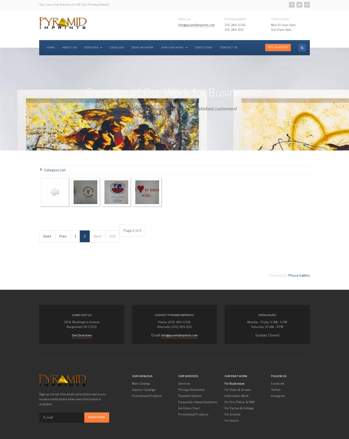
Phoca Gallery (299, 275)
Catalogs (117, 47)
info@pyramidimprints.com (196, 25)
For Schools (232, 414)
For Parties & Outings (239, 408)
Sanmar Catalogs (144, 390)
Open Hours (280, 19)
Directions (203, 47)
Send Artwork (143, 47)
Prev (63, 236)
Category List (55, 170)
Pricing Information (191, 390)
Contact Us (229, 47)
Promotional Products (147, 396)
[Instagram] (307, 5)
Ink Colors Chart (189, 408)
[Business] (85, 192)
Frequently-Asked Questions (197, 402)
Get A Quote (278, 47)
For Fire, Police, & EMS (240, 402)
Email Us (184, 19)
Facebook (277, 383)
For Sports (232, 420)
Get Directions (82, 335)
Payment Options (190, 396)
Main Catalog (141, 383)
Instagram (278, 396)
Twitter (276, 390)
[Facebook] (292, 5)
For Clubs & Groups (238, 390)
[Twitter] (299, 5)
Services (91, 47)
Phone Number (235, 19)
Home (51, 47)
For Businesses (235, 383)
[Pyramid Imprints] (63, 23)
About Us (69, 47)
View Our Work (172, 47)
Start (47, 236)
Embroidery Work (237, 396)
